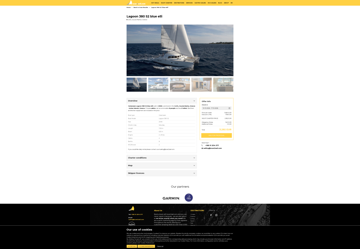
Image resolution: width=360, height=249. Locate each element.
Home (129, 7)
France (193, 225)
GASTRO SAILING (200, 3)
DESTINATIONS (179, 3)
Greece (193, 216)
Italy (192, 223)
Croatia (193, 214)
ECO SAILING (212, 3)
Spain (192, 221)
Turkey (193, 218)
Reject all (160, 246)
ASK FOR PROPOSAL (217, 135)
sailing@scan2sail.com (167, 149)
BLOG (220, 3)
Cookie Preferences (146, 246)
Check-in (205, 105)
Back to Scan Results (141, 7)
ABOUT (226, 3)
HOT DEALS (155, 3)
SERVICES (189, 3)
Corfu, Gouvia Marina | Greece (137, 20)
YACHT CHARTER (166, 3)
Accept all (132, 246)
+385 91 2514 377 (212, 145)
